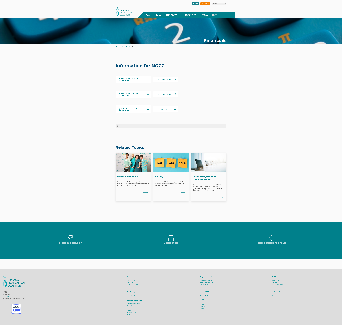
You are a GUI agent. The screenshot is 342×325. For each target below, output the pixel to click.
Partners (202, 308)
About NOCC (126, 47)
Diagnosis (129, 310)
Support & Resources (132, 284)
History (201, 297)
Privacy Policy (276, 295)
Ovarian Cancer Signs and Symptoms (137, 308)
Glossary (129, 317)
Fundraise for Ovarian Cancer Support (282, 286)
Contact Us (202, 313)
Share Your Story (276, 291)
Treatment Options (132, 314)
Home (118, 47)
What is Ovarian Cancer (133, 303)
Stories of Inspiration (132, 286)
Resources (202, 286)
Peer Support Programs (206, 280)
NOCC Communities (277, 284)
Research (202, 304)
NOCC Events (275, 289)
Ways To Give (275, 280)
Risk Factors (130, 305)
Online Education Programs (207, 282)
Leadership (202, 302)
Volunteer (274, 282)
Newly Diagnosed (131, 280)
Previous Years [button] (124, 126)
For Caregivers (131, 295)
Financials (202, 306)
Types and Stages (131, 312)
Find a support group (271, 242)
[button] (133, 79)
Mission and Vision (204, 295)
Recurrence (130, 282)
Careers (202, 310)
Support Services (204, 284)
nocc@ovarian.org (7, 296)
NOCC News (203, 299)
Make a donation (70, 242)
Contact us (171, 242)
